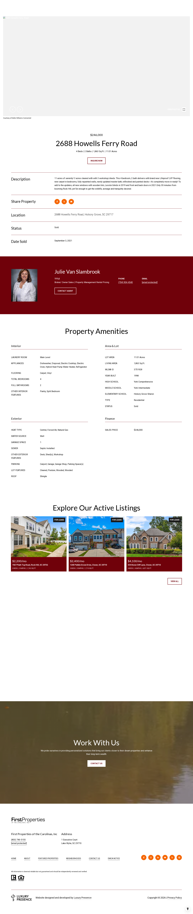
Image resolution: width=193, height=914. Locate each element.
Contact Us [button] (96, 763)
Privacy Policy (174, 897)
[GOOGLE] (179, 857)
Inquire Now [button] (96, 161)
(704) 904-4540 (125, 282)
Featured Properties (48, 858)
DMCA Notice (114, 858)
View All (175, 581)
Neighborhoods (73, 858)
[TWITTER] (172, 857)
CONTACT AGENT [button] (65, 291)
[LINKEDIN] (158, 857)
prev (13, 109)
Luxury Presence (83, 897)
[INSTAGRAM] (150, 857)
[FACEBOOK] (143, 857)
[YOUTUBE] (165, 857)
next (20, 109)
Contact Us (94, 858)
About (27, 858)
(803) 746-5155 (18, 839)
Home (13, 858)
